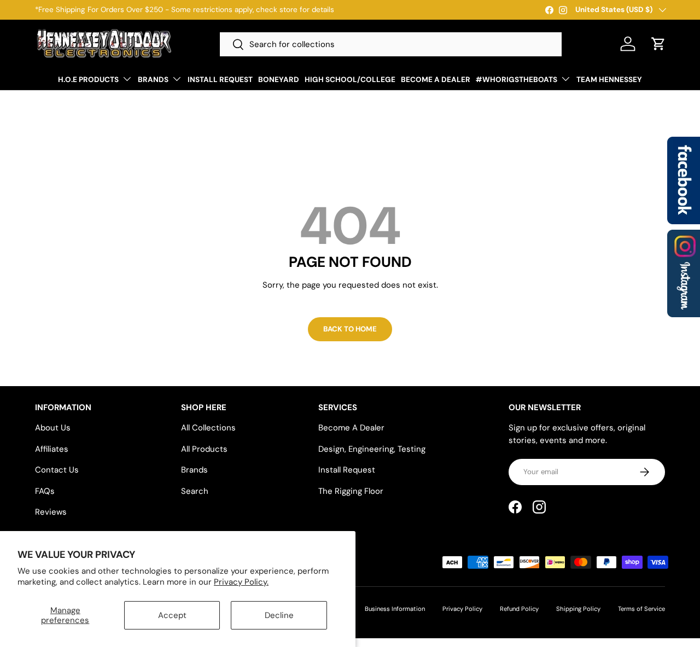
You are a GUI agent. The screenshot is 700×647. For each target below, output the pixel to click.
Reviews (51, 511)
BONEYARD (278, 79)
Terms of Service (641, 609)
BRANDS (153, 79)
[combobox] (391, 44)
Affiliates (51, 449)
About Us (53, 427)
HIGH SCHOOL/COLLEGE (350, 79)
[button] (658, 44)
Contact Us (57, 469)
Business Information (395, 609)
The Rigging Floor (350, 491)
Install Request (346, 469)
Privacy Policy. (241, 581)
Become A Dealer (351, 427)
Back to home (350, 329)
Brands (194, 469)
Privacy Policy (462, 609)
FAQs (45, 491)
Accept (172, 615)
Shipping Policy (578, 609)
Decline (279, 615)
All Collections (208, 427)
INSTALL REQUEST (220, 79)
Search (194, 491)
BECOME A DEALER (435, 79)
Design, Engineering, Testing (371, 449)
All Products (204, 449)
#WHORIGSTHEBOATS (516, 79)
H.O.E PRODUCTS (88, 79)
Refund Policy (519, 609)
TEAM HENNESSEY (609, 79)
